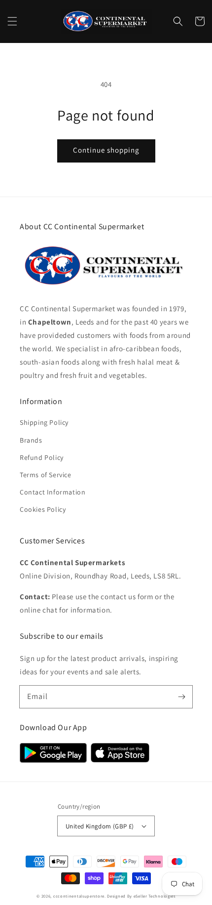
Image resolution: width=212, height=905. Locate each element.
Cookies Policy (43, 509)
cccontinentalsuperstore (79, 896)
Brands (31, 440)
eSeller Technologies (155, 896)
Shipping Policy (44, 422)
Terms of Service (45, 474)
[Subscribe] (181, 696)
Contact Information (52, 492)
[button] (12, 21)
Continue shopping (106, 150)
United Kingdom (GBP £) (100, 826)
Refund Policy (42, 457)
